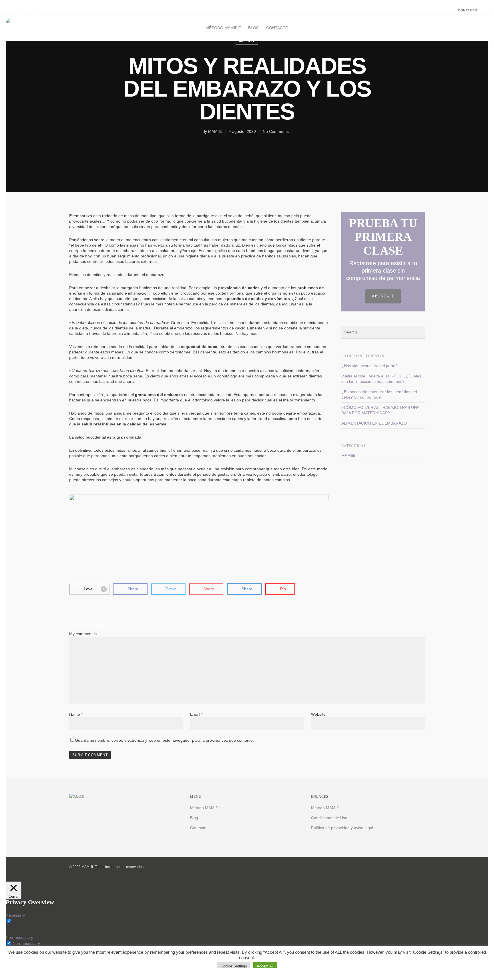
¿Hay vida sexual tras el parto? (369, 365)
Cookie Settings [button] (234, 966)
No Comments (276, 131)
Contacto (277, 27)
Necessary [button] (15, 915)
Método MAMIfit (223, 27)
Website (318, 714)
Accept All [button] (265, 966)
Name (76, 714)
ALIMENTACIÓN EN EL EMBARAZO (374, 423)
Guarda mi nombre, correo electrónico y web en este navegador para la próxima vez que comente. (164, 740)
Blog (253, 27)
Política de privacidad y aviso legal (342, 827)
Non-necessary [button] (19, 937)
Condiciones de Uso (329, 817)
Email (196, 714)
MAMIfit (215, 131)
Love (94, 588)
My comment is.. (84, 633)
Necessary (22, 921)
